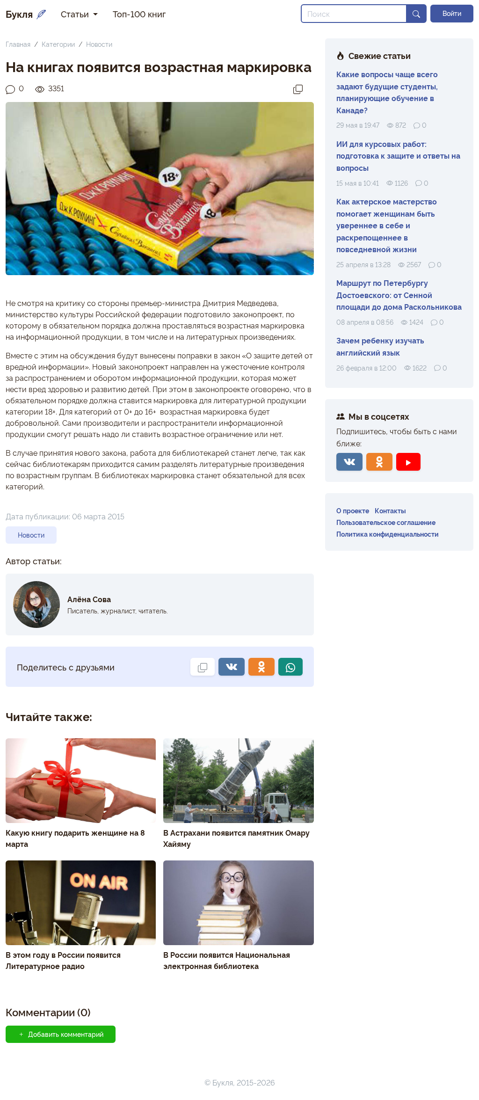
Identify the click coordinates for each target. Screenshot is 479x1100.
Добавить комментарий (65, 1034)
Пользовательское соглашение (385, 521)
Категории (58, 43)
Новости (99, 43)
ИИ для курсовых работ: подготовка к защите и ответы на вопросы (398, 155)
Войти (452, 13)
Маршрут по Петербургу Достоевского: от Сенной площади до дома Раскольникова (399, 294)
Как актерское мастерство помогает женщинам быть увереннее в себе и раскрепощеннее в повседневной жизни (386, 225)
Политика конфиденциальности (387, 533)
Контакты (390, 510)
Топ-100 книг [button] (139, 13)
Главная (18, 43)
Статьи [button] (76, 13)
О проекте (352, 510)
